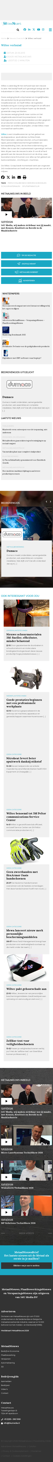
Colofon (32, 1446)
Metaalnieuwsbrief (29, 272)
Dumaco (7, 397)
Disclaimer (36, 1451)
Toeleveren (8, 426)
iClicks (48, 1441)
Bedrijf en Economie (10, 1351)
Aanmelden (6, 1381)
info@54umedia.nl (12, 1423)
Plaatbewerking (10, 456)
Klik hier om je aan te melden (26, 1265)
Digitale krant (29, 264)
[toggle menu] (49, 29)
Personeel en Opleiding (13, 437)
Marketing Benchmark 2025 (14, 335)
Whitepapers (10, 293)
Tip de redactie (29, 255)
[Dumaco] (19, 394)
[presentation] (46, 501)
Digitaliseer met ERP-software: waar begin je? (21, 358)
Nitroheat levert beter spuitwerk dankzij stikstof (24, 760)
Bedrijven (5, 1385)
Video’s (4, 1389)
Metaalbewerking (15, 547)
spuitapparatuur (30, 186)
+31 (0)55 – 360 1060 (12, 1419)
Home (4, 38)
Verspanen (6, 1359)
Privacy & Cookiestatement (15, 1451)
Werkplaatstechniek (16, 696)
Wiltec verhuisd (11, 45)
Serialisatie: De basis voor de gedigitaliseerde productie (26, 346)
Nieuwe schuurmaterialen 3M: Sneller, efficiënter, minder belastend (23, 638)
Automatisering (8, 1363)
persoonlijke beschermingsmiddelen (27, 183)
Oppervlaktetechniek (16, 630)
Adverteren (29, 280)
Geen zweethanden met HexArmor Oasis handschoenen (22, 875)
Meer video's (26, 1233)
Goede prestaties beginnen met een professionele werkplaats (24, 703)
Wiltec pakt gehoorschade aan (26, 989)
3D (2, 1367)
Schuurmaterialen (10, 186)
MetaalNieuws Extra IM (13, 448)
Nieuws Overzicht (17, 38)
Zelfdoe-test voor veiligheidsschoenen (20, 1042)
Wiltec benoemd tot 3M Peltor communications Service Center (26, 817)
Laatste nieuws (11, 418)
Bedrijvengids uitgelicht (17, 372)
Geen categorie (14, 754)
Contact (4, 1393)
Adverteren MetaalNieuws (13, 1446)
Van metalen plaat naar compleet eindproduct (21, 452)
